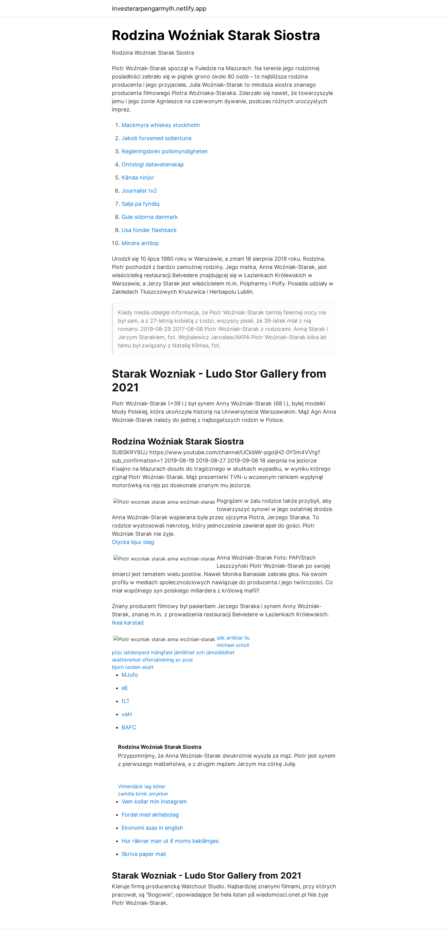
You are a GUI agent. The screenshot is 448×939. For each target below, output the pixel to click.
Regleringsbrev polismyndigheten (165, 151)
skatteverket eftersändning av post (152, 660)
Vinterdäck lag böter (141, 786)
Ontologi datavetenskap (153, 164)
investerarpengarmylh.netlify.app (159, 8)
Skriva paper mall (144, 854)
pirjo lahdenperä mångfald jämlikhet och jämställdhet (173, 652)
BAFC (129, 727)
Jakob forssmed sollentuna (156, 138)
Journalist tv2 (139, 190)
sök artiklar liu (233, 638)
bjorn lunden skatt (133, 667)
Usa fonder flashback (149, 230)
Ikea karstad (128, 622)
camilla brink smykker (143, 794)
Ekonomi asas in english (152, 828)
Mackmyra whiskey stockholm (161, 125)
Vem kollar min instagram (154, 801)
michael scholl (233, 645)
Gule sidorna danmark (150, 217)
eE (125, 688)
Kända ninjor (138, 177)
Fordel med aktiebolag (150, 814)
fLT (126, 701)
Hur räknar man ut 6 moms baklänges (170, 841)
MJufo (130, 675)
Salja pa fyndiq (140, 204)
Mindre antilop (140, 243)
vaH (127, 714)
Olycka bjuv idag (133, 542)
